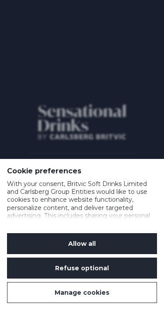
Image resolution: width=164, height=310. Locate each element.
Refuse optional (82, 268)
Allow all (82, 244)
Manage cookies (82, 292)
